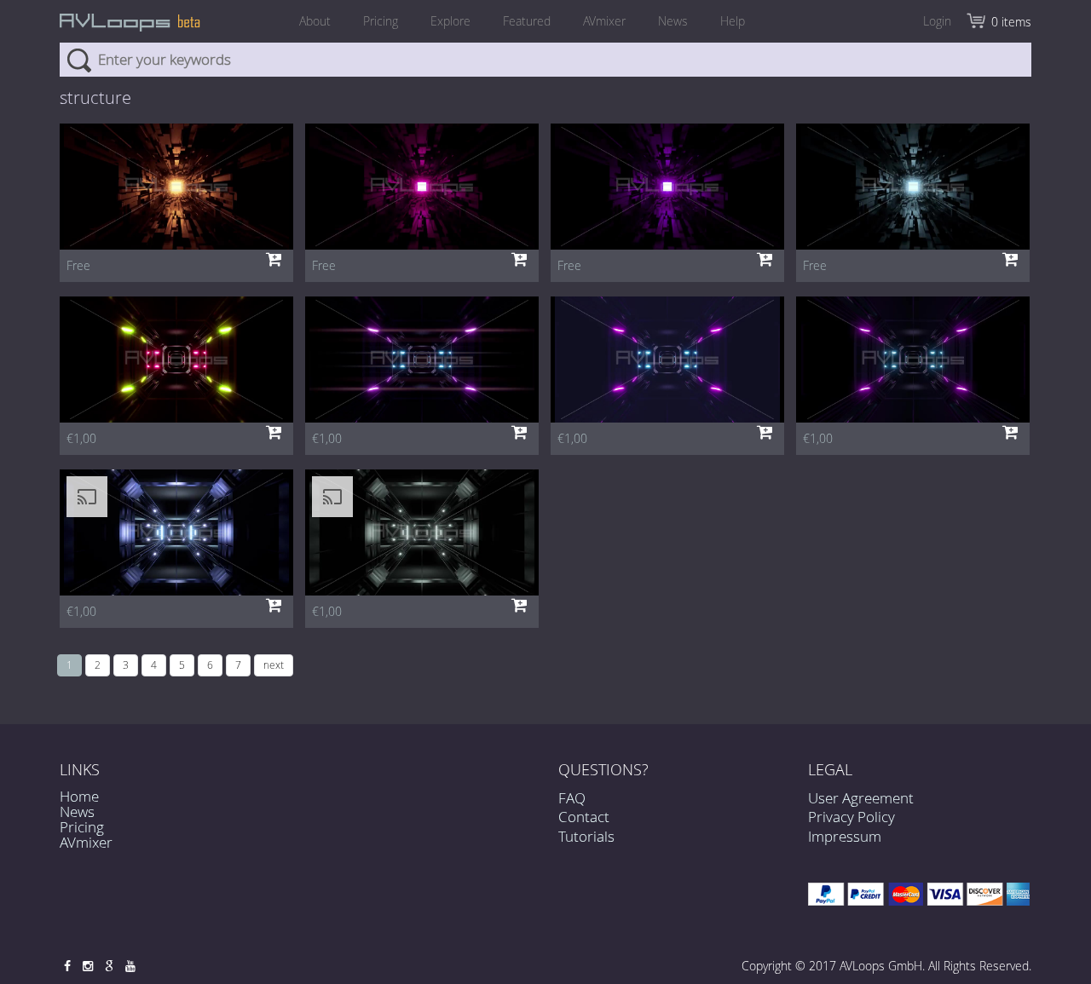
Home (79, 796)
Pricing (380, 21)
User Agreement (861, 798)
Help (732, 21)
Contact (583, 816)
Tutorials (586, 836)
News (673, 21)
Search (78, 59)
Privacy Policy (851, 816)
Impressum (844, 836)
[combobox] (545, 60)
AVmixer (604, 21)
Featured (527, 21)
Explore (450, 21)
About (315, 21)
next (273, 664)
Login (937, 21)
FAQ (572, 798)
